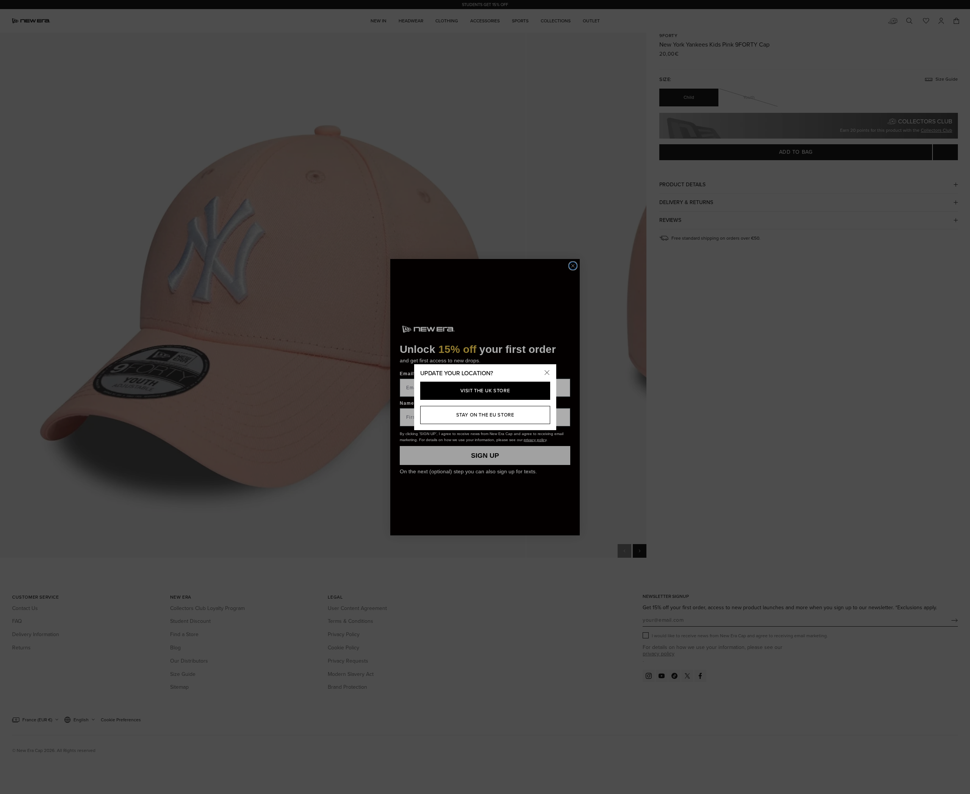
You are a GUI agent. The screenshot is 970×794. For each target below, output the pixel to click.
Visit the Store (485, 390)
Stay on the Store (485, 414)
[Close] (547, 373)
